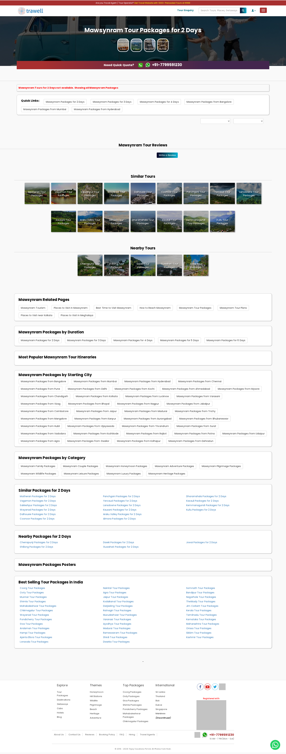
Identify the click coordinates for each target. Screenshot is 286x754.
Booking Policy (107, 734)
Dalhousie (143, 193)
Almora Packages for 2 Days (119, 518)
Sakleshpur (90, 193)
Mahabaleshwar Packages (132, 715)
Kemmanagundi (196, 221)
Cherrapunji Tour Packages (90, 265)
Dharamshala (143, 221)
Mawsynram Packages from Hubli (40, 426)
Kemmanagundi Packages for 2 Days (207, 505)
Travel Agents (147, 734)
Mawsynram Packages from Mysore (239, 388)
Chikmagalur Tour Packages (36, 610)
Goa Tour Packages (31, 623)
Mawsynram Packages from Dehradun (190, 441)
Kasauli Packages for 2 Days (202, 500)
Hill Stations (96, 696)
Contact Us (74, 734)
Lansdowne (248, 193)
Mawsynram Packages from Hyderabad (97, 109)
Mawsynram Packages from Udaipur (243, 433)
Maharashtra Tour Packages (202, 623)
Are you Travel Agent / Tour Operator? (115, 2)
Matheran (37, 193)
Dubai (159, 704)
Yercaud (222, 193)
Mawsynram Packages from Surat (196, 426)
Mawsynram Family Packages (38, 466)
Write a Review (167, 155)
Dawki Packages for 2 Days (118, 542)
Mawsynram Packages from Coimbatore (44, 411)
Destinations (63, 699)
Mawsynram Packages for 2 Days (65, 102)
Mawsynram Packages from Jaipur (96, 411)
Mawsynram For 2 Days (124, 45)
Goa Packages (131, 700)
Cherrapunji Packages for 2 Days (39, 542)
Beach (93, 709)
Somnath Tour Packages (200, 588)
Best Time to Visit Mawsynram (113, 308)
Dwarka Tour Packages (116, 641)
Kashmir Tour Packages (200, 637)
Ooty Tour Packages (32, 592)
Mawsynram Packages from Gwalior (88, 441)
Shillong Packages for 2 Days (36, 546)
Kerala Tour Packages (198, 610)
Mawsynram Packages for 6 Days (226, 340)
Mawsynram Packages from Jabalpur (188, 403)
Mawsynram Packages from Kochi (134, 388)
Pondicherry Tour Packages (36, 619)
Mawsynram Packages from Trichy (195, 411)
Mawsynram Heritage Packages (166, 473)
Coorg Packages (132, 692)
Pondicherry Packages (135, 709)
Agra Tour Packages (114, 592)
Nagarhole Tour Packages (201, 597)
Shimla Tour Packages (33, 601)
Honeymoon (96, 692)
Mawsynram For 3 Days (137, 45)
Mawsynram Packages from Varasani (198, 396)
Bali (157, 700)
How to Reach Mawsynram (155, 308)
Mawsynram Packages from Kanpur (95, 418)
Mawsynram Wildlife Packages (38, 473)
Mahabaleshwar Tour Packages (38, 606)
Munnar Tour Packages (33, 597)
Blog (59, 717)
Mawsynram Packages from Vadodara (43, 433)
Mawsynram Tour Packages (195, 308)
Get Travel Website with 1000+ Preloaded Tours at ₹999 (162, 2)
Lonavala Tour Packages (34, 641)
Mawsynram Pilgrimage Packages (221, 466)
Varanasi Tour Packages (117, 619)
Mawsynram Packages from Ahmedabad (186, 388)
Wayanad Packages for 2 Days (37, 509)
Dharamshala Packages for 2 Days (206, 496)
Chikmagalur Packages (135, 721)
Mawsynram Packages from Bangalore (209, 102)
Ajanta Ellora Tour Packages (36, 637)
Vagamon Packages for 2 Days (38, 500)
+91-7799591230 (221, 735)
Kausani (63, 221)
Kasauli (169, 221)
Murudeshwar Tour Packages (120, 615)
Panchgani (196, 193)
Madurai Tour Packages (116, 628)
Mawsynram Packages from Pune (40, 388)
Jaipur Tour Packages (115, 597)
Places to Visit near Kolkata (36, 315)
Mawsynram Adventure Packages (174, 466)
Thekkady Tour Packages (200, 601)
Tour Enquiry (185, 10)
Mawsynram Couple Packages (80, 466)
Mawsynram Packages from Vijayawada (91, 426)
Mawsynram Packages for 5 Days (179, 340)
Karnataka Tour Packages (201, 619)
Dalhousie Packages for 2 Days (38, 514)
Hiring (132, 734)
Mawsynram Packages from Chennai (199, 381)
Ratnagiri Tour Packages (117, 610)
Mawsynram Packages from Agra (40, 441)
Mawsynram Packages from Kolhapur (139, 441)
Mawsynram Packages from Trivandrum (145, 426)
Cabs (60, 708)
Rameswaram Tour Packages (120, 632)
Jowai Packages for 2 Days (201, 542)
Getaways (62, 704)
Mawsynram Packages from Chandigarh (44, 396)
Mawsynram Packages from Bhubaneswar (203, 418)
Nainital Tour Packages (116, 588)
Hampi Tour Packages (32, 632)
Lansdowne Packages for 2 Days (122, 505)
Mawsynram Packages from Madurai (145, 411)
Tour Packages (62, 693)
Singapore (161, 709)
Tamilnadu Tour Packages (201, 615)
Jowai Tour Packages (196, 265)
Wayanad (116, 193)
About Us (59, 734)
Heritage (94, 713)
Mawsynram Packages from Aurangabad (147, 418)
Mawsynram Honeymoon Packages (126, 466)
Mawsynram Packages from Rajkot (146, 433)
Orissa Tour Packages (198, 628)
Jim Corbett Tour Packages (202, 606)
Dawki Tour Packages (143, 265)
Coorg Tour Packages (32, 588)
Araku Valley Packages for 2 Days (122, 514)
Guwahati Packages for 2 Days (121, 546)
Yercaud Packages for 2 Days (120, 500)
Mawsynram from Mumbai (163, 45)
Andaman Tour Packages (34, 628)
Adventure (95, 717)
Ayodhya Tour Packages (117, 623)
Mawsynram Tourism (33, 308)
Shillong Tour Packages (116, 265)
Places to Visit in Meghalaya (77, 315)
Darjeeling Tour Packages (118, 606)
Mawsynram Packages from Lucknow (147, 396)
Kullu (222, 221)
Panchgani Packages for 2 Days (121, 496)
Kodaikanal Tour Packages (118, 601)
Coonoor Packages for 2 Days (37, 518)
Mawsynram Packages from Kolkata (97, 396)
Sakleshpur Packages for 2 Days (38, 505)
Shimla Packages (132, 704)
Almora (116, 221)
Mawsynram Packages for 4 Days (159, 102)
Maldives (160, 713)
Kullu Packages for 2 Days (201, 509)
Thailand (160, 696)
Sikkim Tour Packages (198, 632)
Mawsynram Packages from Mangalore (44, 418)
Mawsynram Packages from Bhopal (88, 403)
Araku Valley (90, 221)
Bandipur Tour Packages (200, 592)
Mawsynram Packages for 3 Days (112, 102)
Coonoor (169, 193)
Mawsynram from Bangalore (150, 45)
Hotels (60, 712)
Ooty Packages (131, 696)
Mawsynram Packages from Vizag (40, 403)
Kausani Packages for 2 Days (120, 509)
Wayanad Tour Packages (34, 615)
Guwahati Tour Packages (169, 265)
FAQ (122, 734)
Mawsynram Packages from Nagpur (138, 403)
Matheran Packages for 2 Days (38, 496)
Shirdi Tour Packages (115, 637)
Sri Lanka (160, 692)
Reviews (89, 734)
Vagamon (63, 193)
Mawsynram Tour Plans (233, 308)
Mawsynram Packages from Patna (194, 433)
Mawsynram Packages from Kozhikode (96, 433)
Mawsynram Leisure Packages (81, 473)
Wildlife (94, 700)
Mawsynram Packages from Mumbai (44, 109)
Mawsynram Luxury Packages (124, 473)
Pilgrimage (96, 704)
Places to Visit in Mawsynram (71, 308)
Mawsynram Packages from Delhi (87, 388)
